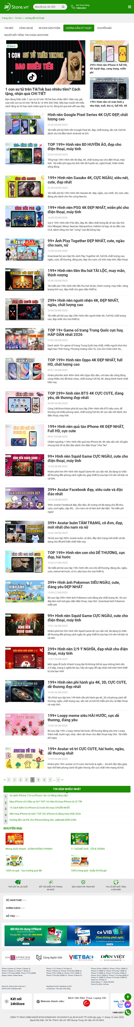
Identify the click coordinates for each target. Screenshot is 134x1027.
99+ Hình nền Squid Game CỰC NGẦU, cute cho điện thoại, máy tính (88, 458)
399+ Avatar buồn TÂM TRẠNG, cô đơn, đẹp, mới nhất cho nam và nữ (85, 525)
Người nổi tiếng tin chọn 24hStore (26, 35)
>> (62, 779)
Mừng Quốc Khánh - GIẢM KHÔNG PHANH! (29, 848)
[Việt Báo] (83, 957)
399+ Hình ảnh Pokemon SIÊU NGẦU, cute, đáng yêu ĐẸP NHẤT (84, 584)
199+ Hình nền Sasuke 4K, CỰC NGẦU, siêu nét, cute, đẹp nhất (88, 180)
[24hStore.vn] (16, 7)
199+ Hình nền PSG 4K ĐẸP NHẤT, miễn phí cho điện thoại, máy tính (88, 209)
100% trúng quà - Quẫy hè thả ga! (89, 870)
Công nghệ (26, 28)
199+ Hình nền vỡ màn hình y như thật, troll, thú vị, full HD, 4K (108, 103)
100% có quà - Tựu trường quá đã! (24, 870)
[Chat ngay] (127, 1004)
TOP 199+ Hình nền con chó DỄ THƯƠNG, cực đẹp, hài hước (86, 555)
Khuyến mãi (104, 28)
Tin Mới (8, 28)
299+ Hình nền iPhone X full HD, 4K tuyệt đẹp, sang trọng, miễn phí (108, 68)
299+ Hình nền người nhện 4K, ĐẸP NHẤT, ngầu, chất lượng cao (83, 302)
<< (4, 779)
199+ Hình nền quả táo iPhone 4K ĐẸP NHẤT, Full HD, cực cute (86, 428)
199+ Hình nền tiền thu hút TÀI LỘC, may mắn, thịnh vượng (86, 272)
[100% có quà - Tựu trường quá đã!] (34, 860)
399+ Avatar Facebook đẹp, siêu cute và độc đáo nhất (85, 491)
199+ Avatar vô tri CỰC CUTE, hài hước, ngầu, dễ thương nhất (86, 751)
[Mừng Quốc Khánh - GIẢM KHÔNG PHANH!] (34, 839)
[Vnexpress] (19, 957)
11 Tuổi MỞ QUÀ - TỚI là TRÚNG (88, 848)
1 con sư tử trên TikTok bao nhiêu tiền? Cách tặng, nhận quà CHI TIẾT (42, 91)
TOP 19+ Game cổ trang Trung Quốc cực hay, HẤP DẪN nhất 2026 (85, 332)
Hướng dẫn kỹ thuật (79, 28)
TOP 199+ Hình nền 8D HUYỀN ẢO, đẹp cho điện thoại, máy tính (84, 146)
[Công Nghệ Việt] (51, 957)
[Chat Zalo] (120, 1004)
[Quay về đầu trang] (127, 996)
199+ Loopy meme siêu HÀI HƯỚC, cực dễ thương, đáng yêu (83, 717)
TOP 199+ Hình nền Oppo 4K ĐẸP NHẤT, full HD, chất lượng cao (85, 362)
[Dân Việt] (115, 957)
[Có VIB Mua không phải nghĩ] (98, 935)
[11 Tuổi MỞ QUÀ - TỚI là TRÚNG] (100, 839)
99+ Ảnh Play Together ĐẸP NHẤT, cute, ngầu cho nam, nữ (86, 243)
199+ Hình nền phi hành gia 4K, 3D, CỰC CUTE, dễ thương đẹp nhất (87, 684)
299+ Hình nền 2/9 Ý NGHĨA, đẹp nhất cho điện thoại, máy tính (88, 651)
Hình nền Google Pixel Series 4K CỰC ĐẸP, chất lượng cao (88, 117)
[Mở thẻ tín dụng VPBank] (36, 935)
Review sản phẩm (49, 28)
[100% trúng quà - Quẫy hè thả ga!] (100, 860)
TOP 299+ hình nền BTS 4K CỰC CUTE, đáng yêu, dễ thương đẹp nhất (86, 395)
